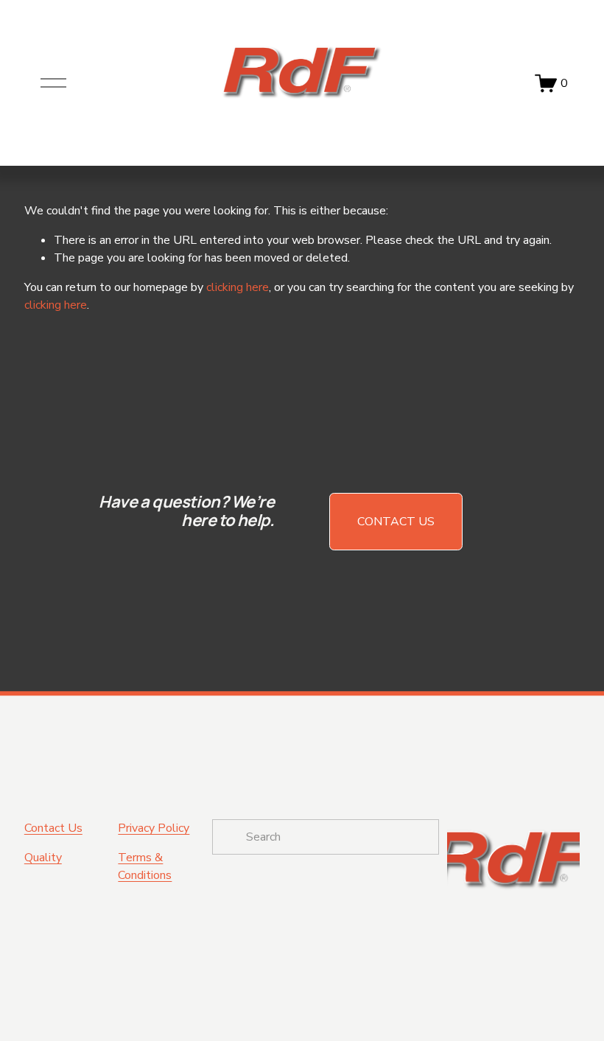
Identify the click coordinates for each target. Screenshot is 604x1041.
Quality (43, 857)
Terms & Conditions (145, 866)
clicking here (237, 287)
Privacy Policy (153, 828)
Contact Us (396, 522)
